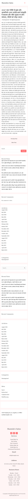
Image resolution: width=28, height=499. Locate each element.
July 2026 (4, 212)
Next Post (14, 142)
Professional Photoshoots (14, 449)
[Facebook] (11, 433)
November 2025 (5, 231)
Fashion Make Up (14, 445)
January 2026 (5, 226)
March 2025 (4, 250)
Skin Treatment (14, 443)
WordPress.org (5, 397)
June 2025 (4, 243)
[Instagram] (17, 433)
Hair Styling (14, 441)
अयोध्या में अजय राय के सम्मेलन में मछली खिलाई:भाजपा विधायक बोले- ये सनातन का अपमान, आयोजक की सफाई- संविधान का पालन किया (14, 168)
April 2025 (4, 247)
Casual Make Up (14, 439)
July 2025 (4, 240)
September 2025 (5, 236)
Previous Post (14, 138)
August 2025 (4, 238)
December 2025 (5, 228)
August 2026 (4, 210)
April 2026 (4, 219)
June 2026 (4, 214)
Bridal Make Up (14, 447)
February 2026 (5, 224)
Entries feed (4, 392)
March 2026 (4, 221)
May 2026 (4, 217)
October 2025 (5, 233)
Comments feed (5, 394)
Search (3, 148)
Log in (3, 390)
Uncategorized (5, 19)
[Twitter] (14, 433)
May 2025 (4, 245)
